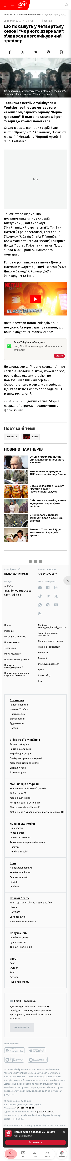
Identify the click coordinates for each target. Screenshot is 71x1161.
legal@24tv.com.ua (44, 1112)
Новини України (19, 709)
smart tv (14, 1060)
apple (38, 1050)
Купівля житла (18, 942)
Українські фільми (20, 872)
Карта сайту (44, 675)
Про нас (8, 625)
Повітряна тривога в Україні (26, 758)
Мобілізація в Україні (24, 784)
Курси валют (17, 833)
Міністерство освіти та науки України (31, 902)
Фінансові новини (20, 837)
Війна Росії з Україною (25, 739)
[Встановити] (35, 1137)
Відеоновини (17, 718)
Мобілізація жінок (20, 798)
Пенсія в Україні (19, 851)
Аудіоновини (17, 723)
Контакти (43, 653)
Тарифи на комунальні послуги (27, 842)
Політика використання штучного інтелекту (16, 674)
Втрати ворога (18, 772)
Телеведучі (10, 648)
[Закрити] (64, 1132)
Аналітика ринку (19, 937)
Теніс (13, 972)
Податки (14, 847)
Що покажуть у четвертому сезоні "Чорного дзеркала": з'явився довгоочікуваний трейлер (55, 15)
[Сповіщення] (67, 5)
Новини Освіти (19, 898)
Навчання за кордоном (23, 921)
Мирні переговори (20, 753)
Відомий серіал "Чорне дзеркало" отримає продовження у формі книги (31, 405)
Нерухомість (18, 933)
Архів (41, 670)
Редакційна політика (15, 637)
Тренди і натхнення (21, 947)
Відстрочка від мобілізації (24, 807)
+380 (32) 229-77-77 (24, 1108)
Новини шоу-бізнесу (30, 15)
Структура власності (48, 664)
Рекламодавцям (12, 654)
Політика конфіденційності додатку (52, 626)
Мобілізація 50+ (19, 793)
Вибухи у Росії (18, 767)
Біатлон (14, 977)
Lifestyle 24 (10, 15)
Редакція (9, 631)
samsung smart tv (38, 1060)
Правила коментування (50, 641)
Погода (14, 728)
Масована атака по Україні (25, 763)
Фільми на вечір (19, 877)
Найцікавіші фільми (21, 867)
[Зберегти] (61, 52)
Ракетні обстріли (19, 744)
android (14, 1050)
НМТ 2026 (15, 912)
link (40, 587)
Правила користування (16, 659)
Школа (13, 907)
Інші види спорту (19, 982)
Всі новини (17, 700)
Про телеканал (12, 642)
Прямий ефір (17, 714)
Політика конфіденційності (13, 666)
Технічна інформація (49, 647)
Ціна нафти (16, 828)
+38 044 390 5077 (47, 573)
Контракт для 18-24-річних (25, 802)
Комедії (14, 881)
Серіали (14, 886)
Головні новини (19, 704)
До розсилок (22, 1027)
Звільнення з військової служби (28, 788)
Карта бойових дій (20, 748)
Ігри (40, 681)
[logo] (22, 4)
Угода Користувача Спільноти (48, 634)
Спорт (14, 958)
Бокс (12, 963)
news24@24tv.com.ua (16, 573)
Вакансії (42, 658)
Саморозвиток (18, 916)
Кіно (13, 863)
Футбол (14, 967)
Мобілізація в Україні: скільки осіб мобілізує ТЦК (37, 812)
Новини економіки (22, 823)
